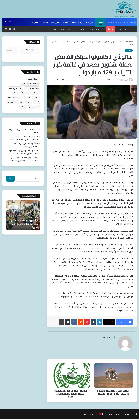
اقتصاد (101, 22)
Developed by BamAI (91, 414)
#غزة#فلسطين (34, 92)
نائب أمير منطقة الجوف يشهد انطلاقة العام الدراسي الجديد (24, 145)
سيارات (73, 22)
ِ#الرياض (23, 106)
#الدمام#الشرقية (33, 79)
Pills (20, 97)
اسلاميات (110, 22)
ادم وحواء (55, 22)
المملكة (10, 102)
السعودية (20, 102)
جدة (37, 106)
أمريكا (37, 102)
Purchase (11, 97)
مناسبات (45, 22)
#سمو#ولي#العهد (15, 88)
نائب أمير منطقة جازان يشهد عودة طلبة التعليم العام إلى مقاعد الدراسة (23, 152)
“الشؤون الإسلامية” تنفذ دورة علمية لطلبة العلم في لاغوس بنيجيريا (24, 223)
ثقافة (65, 22)
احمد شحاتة (124, 79)
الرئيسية (133, 22)
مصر (30, 106)
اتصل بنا (35, 22)
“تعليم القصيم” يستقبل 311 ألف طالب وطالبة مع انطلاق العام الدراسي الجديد (23, 138)
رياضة (80, 22)
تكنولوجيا (89, 22)
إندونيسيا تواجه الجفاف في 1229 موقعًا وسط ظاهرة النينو (23, 131)
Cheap (16, 92)
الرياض (29, 102)
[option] (23, 215)
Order (28, 97)
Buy (23, 92)
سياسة (118, 22)
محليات (125, 22)
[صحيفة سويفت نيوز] (124, 9)
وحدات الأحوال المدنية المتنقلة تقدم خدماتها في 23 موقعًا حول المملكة (24, 159)
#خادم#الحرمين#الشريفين (30, 83)
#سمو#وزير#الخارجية (32, 88)
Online (36, 97)
